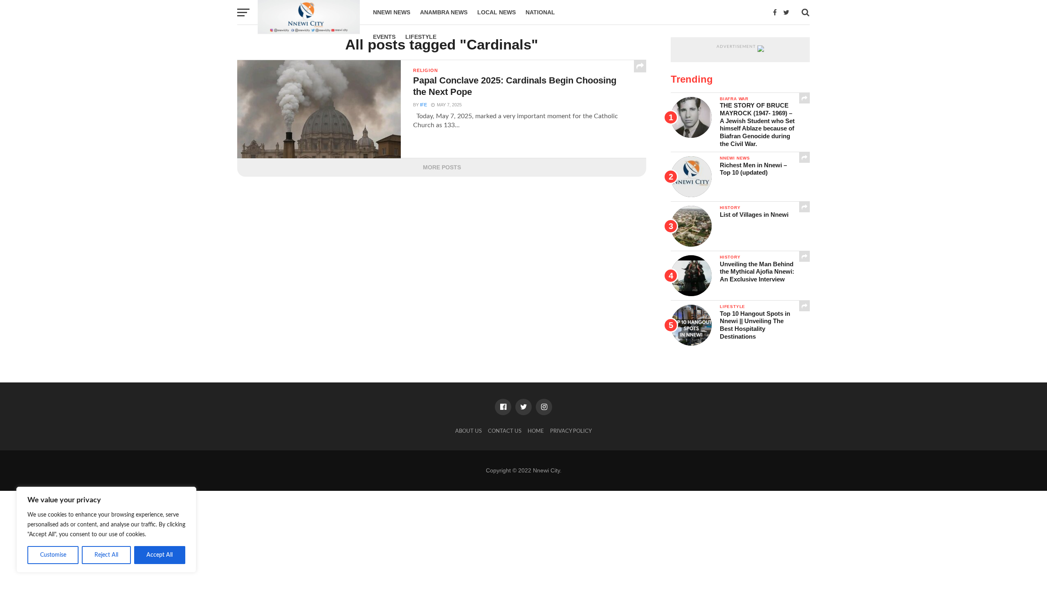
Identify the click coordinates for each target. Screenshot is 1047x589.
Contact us (504, 431)
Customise (53, 555)
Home (536, 431)
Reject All (106, 555)
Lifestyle (420, 37)
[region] (106, 530)
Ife (423, 104)
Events (384, 37)
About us (468, 431)
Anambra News (443, 12)
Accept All (159, 555)
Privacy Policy (571, 431)
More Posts (442, 167)
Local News (496, 12)
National (540, 12)
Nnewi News (391, 12)
